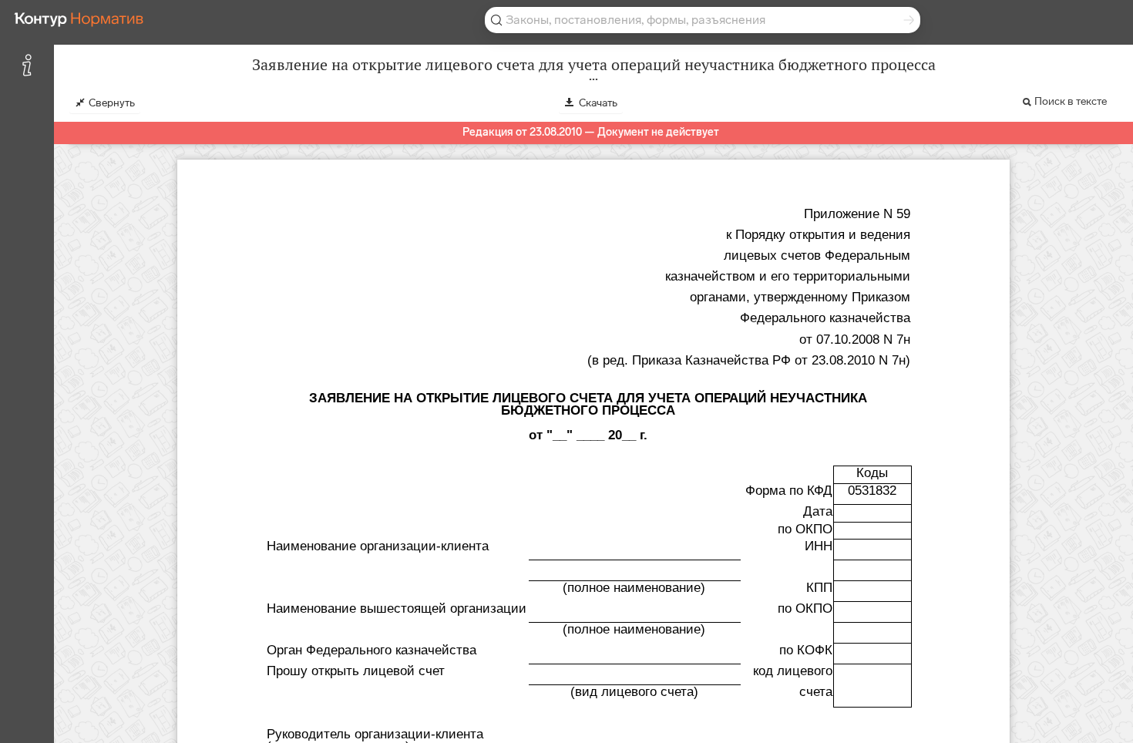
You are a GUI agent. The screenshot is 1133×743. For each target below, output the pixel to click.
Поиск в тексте (1070, 101)
